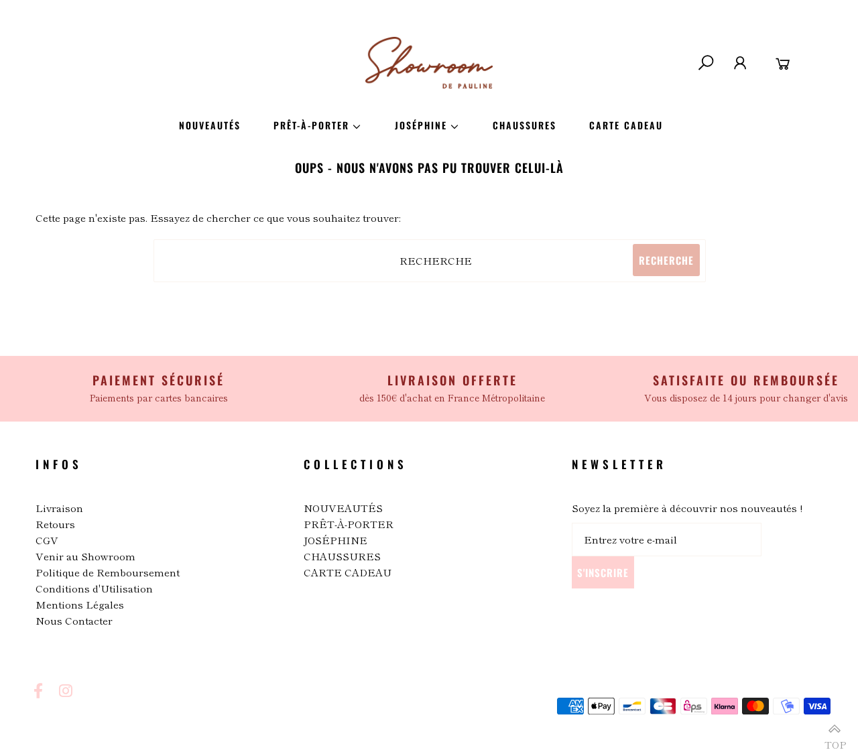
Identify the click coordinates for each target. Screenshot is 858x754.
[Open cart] (783, 63)
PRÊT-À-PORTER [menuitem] (311, 125)
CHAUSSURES (342, 556)
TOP (834, 739)
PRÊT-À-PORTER (348, 524)
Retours (55, 524)
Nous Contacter (74, 620)
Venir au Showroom (85, 556)
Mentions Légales (80, 604)
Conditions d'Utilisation (94, 588)
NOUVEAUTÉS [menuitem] (210, 125)
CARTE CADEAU (347, 572)
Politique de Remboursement (108, 572)
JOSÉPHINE (335, 540)
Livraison (59, 508)
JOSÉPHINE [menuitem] (421, 125)
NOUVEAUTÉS (343, 508)
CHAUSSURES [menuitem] (524, 125)
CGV (47, 540)
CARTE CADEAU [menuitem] (626, 125)
